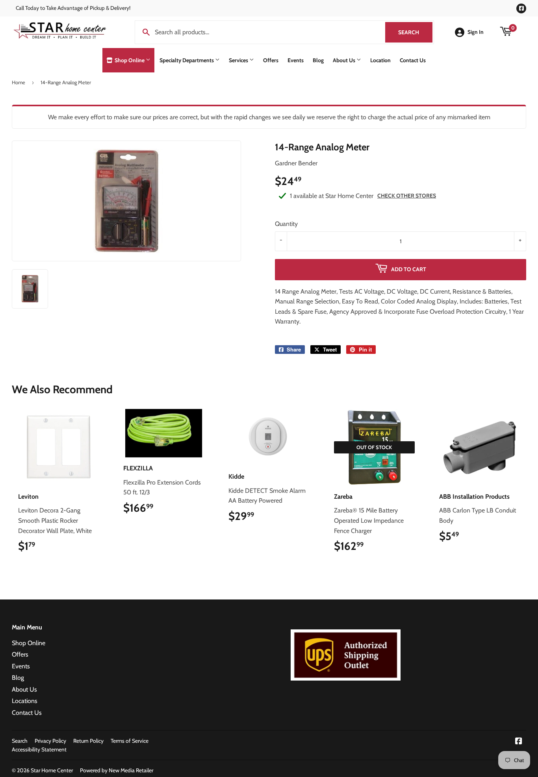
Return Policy (88, 741)
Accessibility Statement (39, 749)
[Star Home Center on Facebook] (518, 742)
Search (415, 32)
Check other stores (406, 195)
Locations (24, 701)
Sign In (476, 32)
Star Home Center (52, 770)
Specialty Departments (187, 60)
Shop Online (129, 60)
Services (239, 60)
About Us (344, 60)
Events (296, 60)
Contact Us (413, 60)
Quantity (286, 224)
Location (380, 60)
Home (18, 82)
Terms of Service (129, 741)
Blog (318, 60)
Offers (270, 60)
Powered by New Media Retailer (116, 770)
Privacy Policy (50, 741)
